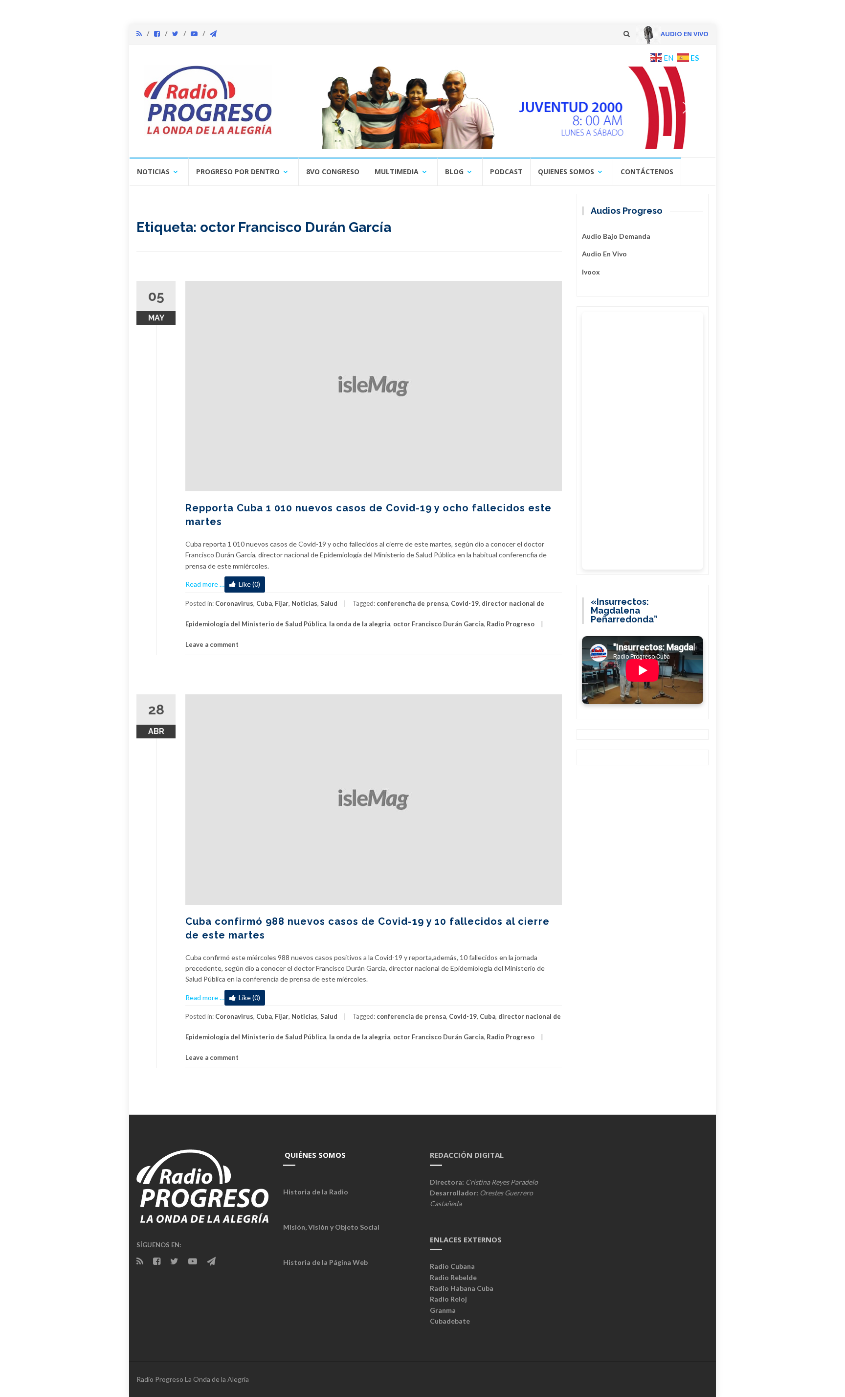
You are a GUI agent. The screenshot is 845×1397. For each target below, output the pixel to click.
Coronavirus (234, 603)
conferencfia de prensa (412, 603)
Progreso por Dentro (238, 171)
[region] (494, 107)
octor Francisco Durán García (438, 624)
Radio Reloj (448, 1299)
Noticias (153, 171)
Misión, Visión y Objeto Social (331, 1227)
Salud (328, 603)
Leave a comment (212, 644)
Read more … (204, 584)
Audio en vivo (604, 254)
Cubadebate (450, 1321)
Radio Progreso (510, 624)
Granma (443, 1310)
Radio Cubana (452, 1266)
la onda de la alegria (359, 624)
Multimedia (397, 171)
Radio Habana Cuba (461, 1288)
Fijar (282, 603)
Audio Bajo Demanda (616, 236)
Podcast (506, 171)
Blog (454, 171)
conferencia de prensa (411, 1016)
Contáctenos (647, 171)
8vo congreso (332, 171)
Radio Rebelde (453, 1277)
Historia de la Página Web (325, 1262)
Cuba (264, 603)
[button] (494, 107)
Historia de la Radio (315, 1192)
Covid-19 (465, 603)
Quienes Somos (566, 171)
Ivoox (591, 272)
